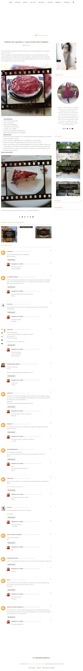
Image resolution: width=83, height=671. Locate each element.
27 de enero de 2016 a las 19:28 (26, 277)
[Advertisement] (41, 17)
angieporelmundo (12, 558)
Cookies (38, 668)
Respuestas (50, 263)
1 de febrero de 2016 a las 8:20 (32, 607)
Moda (25, 2)
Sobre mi (58, 2)
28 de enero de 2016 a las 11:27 (21, 424)
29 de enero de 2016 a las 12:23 (27, 558)
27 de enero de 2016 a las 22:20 (21, 329)
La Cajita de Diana (12, 277)
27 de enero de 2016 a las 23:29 (29, 364)
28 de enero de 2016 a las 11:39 (32, 264)
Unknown (10, 251)
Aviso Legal (31, 668)
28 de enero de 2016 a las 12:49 (21, 478)
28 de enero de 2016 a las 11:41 (32, 291)
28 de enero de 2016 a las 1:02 (21, 393)
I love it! (9, 507)
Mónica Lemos (31, 664)
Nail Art (33, 2)
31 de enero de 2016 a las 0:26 (32, 594)
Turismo (50, 2)
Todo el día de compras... (14, 534)
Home (10, 2)
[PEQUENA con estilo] (41, 35)
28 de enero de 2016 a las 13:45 (32, 436)
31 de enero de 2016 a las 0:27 (32, 568)
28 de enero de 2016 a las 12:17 (32, 380)
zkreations (41, 664)
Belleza (17, 2)
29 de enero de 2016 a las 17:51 (19, 579)
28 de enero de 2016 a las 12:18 (32, 411)
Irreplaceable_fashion (13, 364)
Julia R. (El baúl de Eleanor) (15, 607)
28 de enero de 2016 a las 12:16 (32, 316)
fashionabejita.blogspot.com (15, 486)
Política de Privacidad (48, 668)
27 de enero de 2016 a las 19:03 (21, 251)
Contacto (67, 2)
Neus (8, 580)
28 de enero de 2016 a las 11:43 (26, 449)
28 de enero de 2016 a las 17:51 (20, 507)
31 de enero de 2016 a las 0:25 (32, 521)
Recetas (41, 2)
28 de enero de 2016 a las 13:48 (32, 463)
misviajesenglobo (12, 449)
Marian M (10, 424)
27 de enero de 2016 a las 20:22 (21, 304)
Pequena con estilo (17, 264)
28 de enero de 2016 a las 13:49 (32, 494)
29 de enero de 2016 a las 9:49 (31, 534)
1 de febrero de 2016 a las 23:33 (32, 621)
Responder (11, 259)
